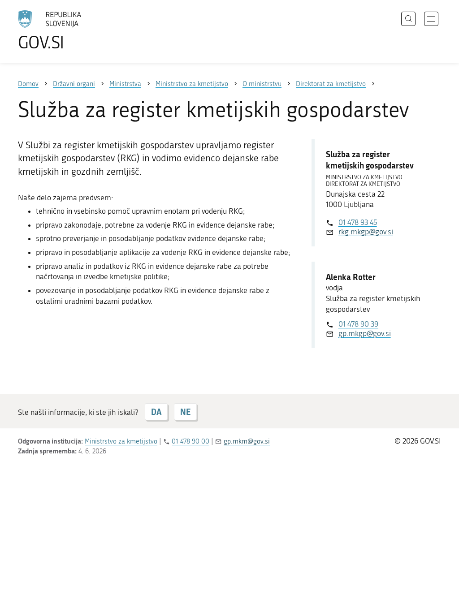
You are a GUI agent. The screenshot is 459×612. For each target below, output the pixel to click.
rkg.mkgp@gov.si (365, 231)
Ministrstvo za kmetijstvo (121, 441)
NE (185, 412)
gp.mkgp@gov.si (364, 333)
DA (156, 412)
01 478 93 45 (357, 222)
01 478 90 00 (190, 441)
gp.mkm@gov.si (247, 441)
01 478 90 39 (358, 323)
